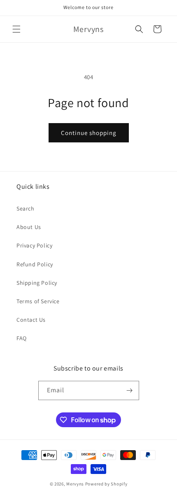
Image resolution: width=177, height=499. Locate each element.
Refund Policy (34, 264)
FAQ (21, 338)
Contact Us (31, 319)
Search (25, 208)
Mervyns (75, 484)
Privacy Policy (34, 245)
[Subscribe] (130, 390)
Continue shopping (88, 133)
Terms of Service (38, 301)
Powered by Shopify (106, 484)
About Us (28, 227)
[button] (16, 29)
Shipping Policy (36, 282)
